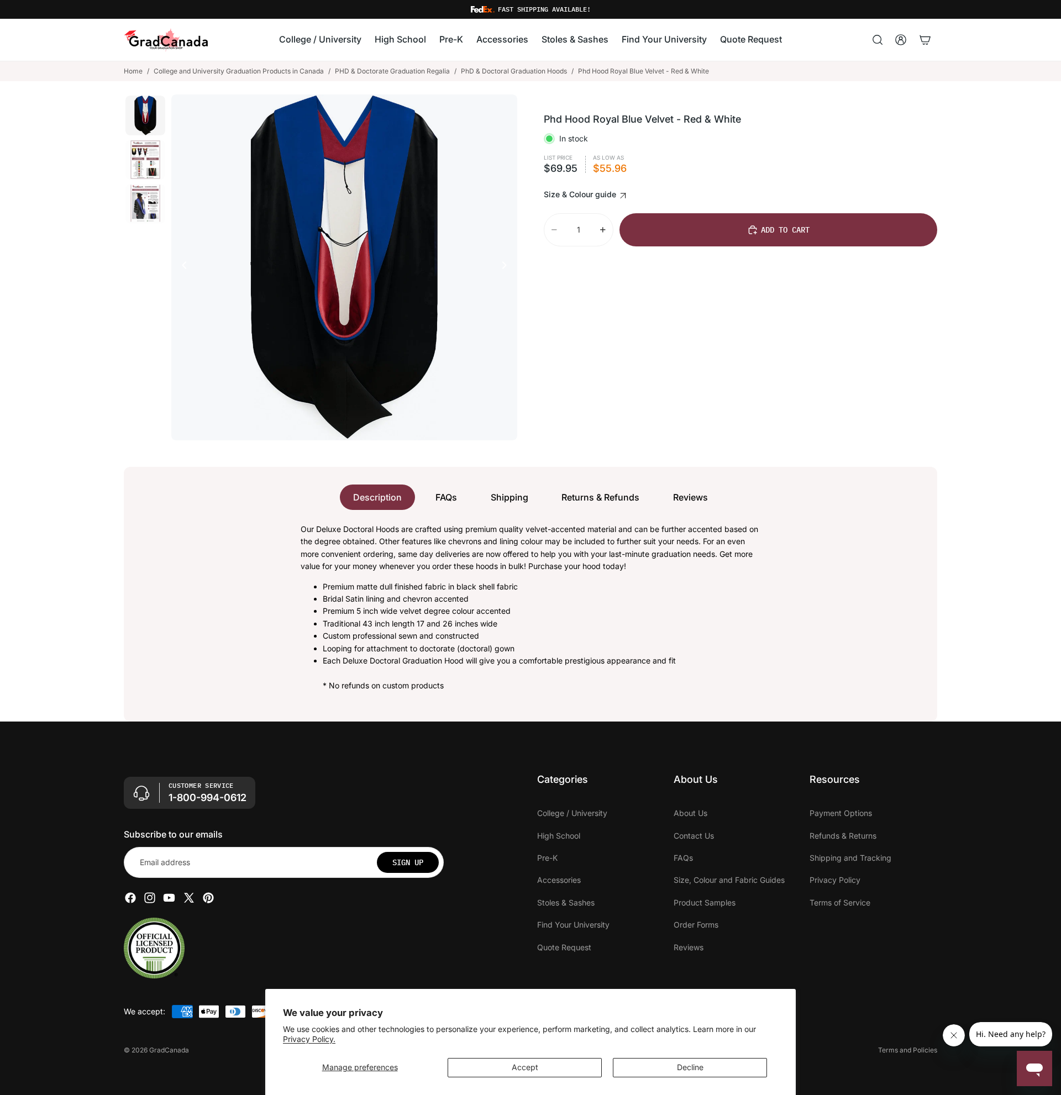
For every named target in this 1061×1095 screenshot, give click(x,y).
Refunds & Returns (843, 835)
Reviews (690, 497)
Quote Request (564, 947)
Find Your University (573, 924)
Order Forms (696, 924)
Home (133, 71)
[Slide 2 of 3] (145, 160)
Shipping (509, 497)
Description (377, 497)
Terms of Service (840, 902)
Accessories (559, 880)
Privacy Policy (835, 880)
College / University (572, 813)
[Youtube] (169, 897)
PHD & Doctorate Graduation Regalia (392, 71)
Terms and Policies (907, 1050)
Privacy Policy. (309, 1039)
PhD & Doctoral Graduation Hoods (514, 71)
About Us (690, 813)
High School (558, 835)
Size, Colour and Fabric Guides (729, 880)
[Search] (877, 40)
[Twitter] (189, 897)
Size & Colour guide (581, 194)
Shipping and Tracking (850, 857)
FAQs (446, 497)
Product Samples (705, 902)
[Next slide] (507, 267)
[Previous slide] (181, 267)
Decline (690, 1067)
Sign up (407, 862)
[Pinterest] (208, 897)
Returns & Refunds (600, 497)
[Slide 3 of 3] (145, 204)
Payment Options (841, 813)
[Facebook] (130, 897)
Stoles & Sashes (566, 902)
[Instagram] (149, 897)
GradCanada (169, 1050)
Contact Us (694, 835)
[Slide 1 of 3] (145, 115)
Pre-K (547, 857)
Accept (525, 1067)
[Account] (901, 40)
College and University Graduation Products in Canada (239, 71)
